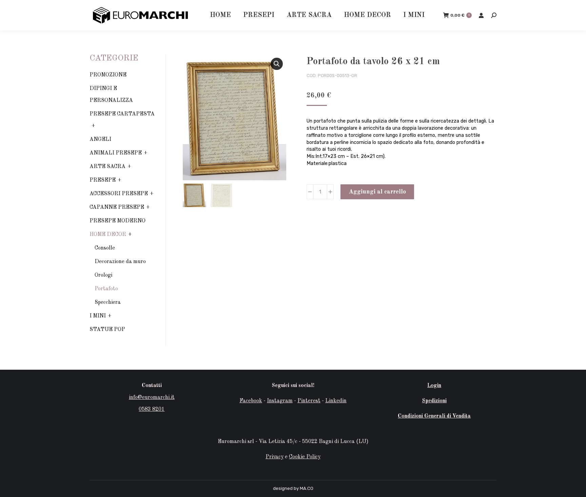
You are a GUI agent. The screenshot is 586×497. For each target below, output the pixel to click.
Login (434, 385)
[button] (277, 64)
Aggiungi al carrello (377, 192)
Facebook (250, 401)
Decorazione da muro (120, 261)
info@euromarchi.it (152, 397)
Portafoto (106, 289)
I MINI (98, 316)
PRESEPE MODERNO (117, 221)
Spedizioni (434, 401)
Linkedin (336, 401)
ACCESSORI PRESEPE (119, 194)
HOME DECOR (108, 234)
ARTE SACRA (107, 166)
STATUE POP (107, 329)
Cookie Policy (304, 457)
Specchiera (108, 302)
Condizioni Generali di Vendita (434, 416)
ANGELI (100, 139)
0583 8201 (151, 409)
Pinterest (308, 401)
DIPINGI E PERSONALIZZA (111, 94)
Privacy (275, 457)
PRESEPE (103, 180)
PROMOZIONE (108, 75)
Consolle (105, 248)
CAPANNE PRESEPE (117, 207)
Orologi (103, 275)
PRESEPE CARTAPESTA (122, 114)
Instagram (280, 401)
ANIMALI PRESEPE (116, 153)
